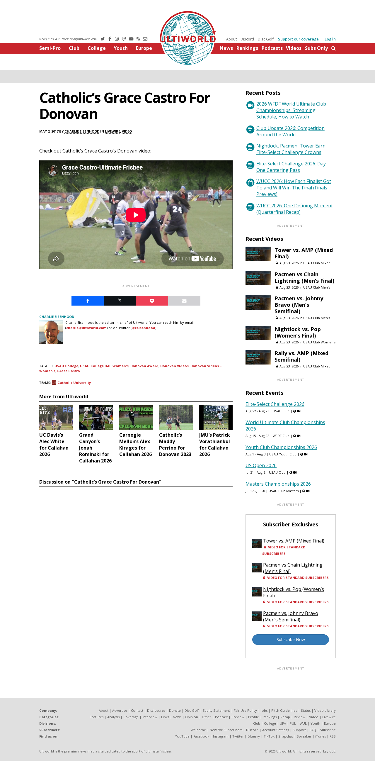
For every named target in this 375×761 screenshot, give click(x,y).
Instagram (221, 736)
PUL (293, 723)
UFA (283, 723)
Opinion (191, 717)
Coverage (131, 717)
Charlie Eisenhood (81, 131)
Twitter (238, 736)
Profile (253, 717)
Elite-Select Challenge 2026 (275, 404)
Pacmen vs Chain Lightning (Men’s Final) (304, 277)
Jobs (264, 710)
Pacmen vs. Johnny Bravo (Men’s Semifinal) (299, 305)
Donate (175, 710)
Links (165, 717)
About (231, 39)
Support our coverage (298, 39)
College (97, 48)
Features (96, 717)
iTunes (320, 736)
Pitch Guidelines (284, 710)
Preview (237, 717)
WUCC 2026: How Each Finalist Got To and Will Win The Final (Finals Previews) (293, 187)
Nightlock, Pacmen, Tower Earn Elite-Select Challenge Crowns (290, 149)
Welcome (198, 730)
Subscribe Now (291, 639)
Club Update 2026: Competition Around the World (290, 131)
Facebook (201, 736)
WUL (303, 723)
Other (206, 717)
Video (127, 131)
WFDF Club (281, 435)
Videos (293, 48)
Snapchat (285, 736)
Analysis (113, 717)
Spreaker (304, 736)
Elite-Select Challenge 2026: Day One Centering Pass (291, 166)
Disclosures (156, 710)
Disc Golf (266, 39)
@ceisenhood (143, 328)
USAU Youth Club (282, 454)
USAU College (66, 366)
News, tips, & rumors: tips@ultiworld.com (68, 39)
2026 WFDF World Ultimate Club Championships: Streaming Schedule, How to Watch (291, 110)
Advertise (119, 710)
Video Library (325, 710)
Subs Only (316, 48)
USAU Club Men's (316, 287)
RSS (333, 736)
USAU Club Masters (284, 491)
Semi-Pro (50, 48)
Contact (137, 710)
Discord (247, 39)
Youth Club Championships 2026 (281, 447)
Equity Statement (216, 710)
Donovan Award (144, 366)
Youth (121, 48)
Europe (144, 48)
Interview (149, 717)
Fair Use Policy (245, 710)
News (226, 48)
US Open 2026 (261, 465)
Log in (330, 39)
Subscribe (328, 730)
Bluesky (254, 736)
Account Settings (275, 730)
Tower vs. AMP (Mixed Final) (304, 253)
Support (299, 730)
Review (299, 717)
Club (74, 48)
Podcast (221, 717)
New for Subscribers (226, 730)
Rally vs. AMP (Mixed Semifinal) (301, 356)
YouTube (182, 736)
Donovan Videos (174, 366)
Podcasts (272, 48)
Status (306, 710)
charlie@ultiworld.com (86, 328)
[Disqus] (136, 570)
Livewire (112, 131)
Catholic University (74, 382)
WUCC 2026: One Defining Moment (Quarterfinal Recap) (294, 208)
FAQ (313, 730)
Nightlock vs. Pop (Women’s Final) (298, 332)
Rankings (247, 48)
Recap (285, 717)
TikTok (269, 736)
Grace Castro (68, 371)
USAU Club (281, 411)
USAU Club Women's (319, 342)
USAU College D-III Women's (104, 366)
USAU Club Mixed (316, 263)
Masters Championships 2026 (278, 484)
